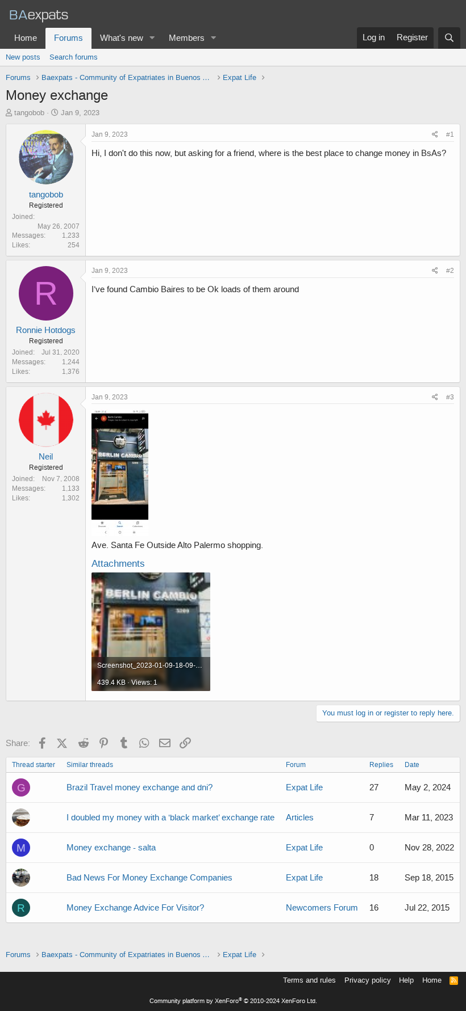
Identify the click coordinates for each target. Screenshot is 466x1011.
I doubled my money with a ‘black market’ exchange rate (170, 817)
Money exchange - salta (111, 847)
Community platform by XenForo (233, 1001)
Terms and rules (309, 980)
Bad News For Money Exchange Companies (149, 877)
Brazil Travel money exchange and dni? (139, 787)
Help (406, 980)
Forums (68, 38)
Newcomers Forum (322, 907)
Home (25, 38)
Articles (300, 817)
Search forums (73, 57)
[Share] (435, 134)
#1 (450, 134)
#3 (450, 397)
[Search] (449, 38)
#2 (450, 270)
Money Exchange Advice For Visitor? (135, 907)
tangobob (29, 112)
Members (187, 38)
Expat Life (304, 787)
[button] (152, 38)
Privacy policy (367, 980)
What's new (121, 38)
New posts (23, 57)
